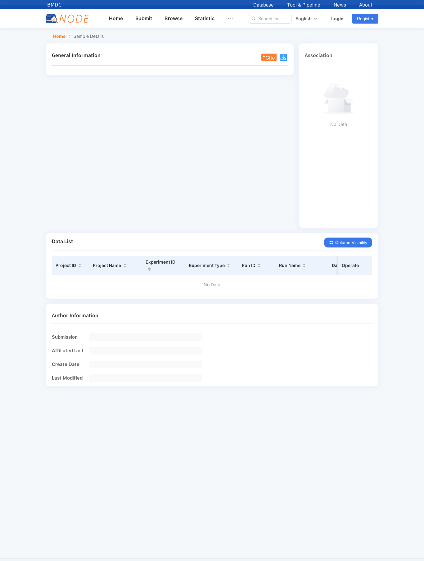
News (340, 5)
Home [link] (59, 36)
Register (365, 18)
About (365, 5)
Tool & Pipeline (303, 5)
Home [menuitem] (116, 18)
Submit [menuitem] (143, 18)
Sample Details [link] (89, 36)
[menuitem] (234, 18)
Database (263, 5)
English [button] (303, 18)
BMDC (54, 5)
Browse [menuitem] (174, 18)
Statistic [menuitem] (204, 18)
